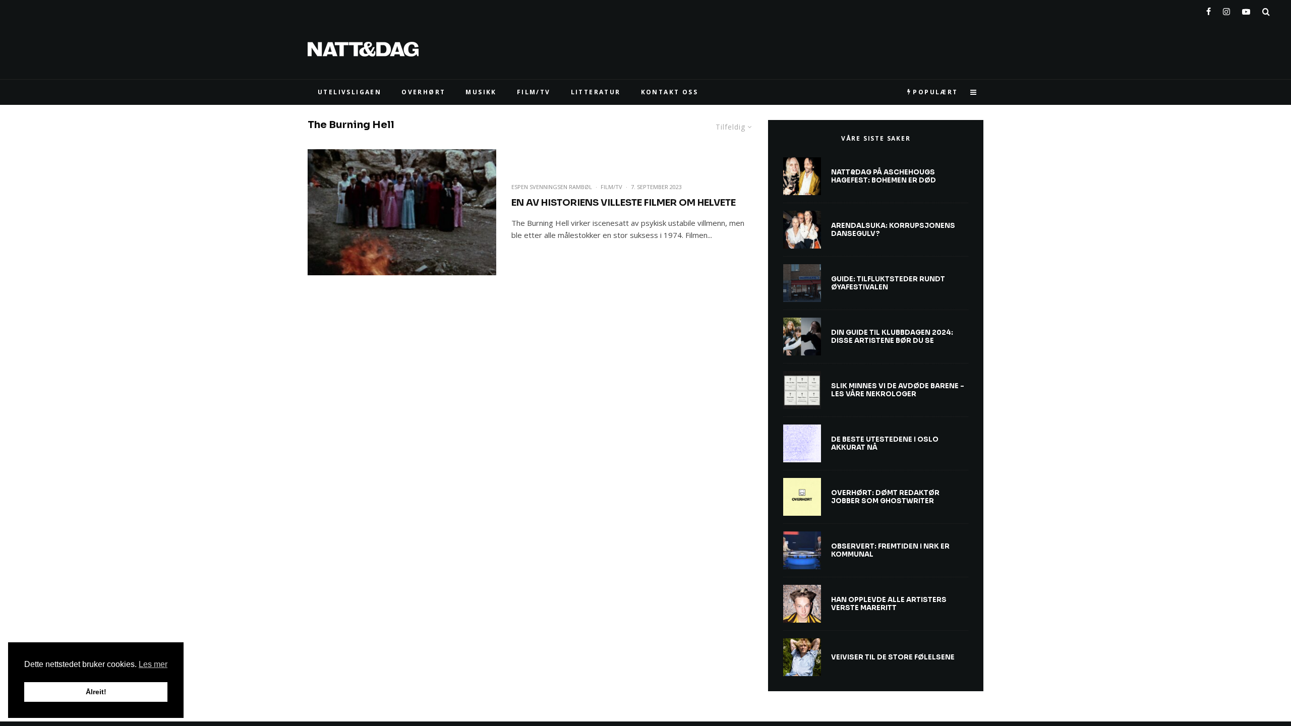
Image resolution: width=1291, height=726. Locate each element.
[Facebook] (1208, 9)
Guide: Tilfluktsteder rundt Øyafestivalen (888, 283)
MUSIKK (480, 92)
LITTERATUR (596, 92)
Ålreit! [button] (96, 692)
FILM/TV (534, 92)
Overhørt (423, 92)
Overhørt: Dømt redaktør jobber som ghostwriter (885, 497)
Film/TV (611, 187)
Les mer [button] (153, 664)
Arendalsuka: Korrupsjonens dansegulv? (893, 229)
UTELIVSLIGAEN (349, 92)
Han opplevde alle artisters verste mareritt (889, 604)
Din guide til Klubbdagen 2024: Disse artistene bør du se (892, 336)
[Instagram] (1226, 9)
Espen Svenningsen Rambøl (551, 187)
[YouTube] (1246, 9)
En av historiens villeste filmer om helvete (623, 202)
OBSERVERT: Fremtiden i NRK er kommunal (890, 550)
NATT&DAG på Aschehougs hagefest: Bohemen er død (883, 176)
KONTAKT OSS (669, 92)
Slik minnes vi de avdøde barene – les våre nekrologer (897, 390)
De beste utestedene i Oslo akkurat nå (884, 443)
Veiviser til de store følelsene (893, 657)
